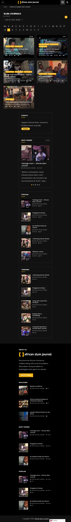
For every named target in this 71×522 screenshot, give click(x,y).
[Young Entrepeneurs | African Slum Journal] (26, 331)
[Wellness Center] (26, 255)
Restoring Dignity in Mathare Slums (18, 102)
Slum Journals (10, 46)
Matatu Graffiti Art (36, 386)
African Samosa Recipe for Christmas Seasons (39, 400)
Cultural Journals (44, 44)
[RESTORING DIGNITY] (52, 72)
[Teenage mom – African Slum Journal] (26, 204)
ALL (5, 26)
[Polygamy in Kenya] (26, 217)
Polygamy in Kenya (38, 213)
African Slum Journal (13, 53)
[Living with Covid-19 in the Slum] (26, 305)
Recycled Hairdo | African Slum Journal (16, 50)
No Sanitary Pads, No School (39, 226)
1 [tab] (31, 184)
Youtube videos (18, 46)
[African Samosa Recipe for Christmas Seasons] (23, 403)
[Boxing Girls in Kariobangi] (26, 318)
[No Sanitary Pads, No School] (26, 230)
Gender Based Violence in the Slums (40, 413)
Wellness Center (37, 252)
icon (7, 38)
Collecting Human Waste (40, 239)
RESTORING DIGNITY (46, 77)
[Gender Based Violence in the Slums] (23, 416)
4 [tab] (37, 184)
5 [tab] (39, 184)
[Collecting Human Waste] (26, 242)
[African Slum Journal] (28, 2)
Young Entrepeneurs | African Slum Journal (39, 327)
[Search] (67, 2)
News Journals (10, 72)
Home (5, 7)
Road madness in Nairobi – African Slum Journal (18, 76)
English (55, 520)
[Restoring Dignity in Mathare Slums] (19, 97)
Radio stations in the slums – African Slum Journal (49, 50)
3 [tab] (35, 184)
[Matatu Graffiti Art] (23, 390)
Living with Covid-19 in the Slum (39, 302)
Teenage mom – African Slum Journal (33, 164)
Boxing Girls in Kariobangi (37, 315)
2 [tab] (33, 184)
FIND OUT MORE (26, 375)
